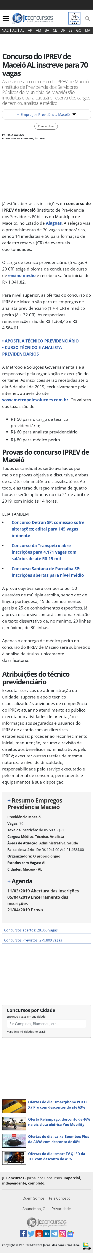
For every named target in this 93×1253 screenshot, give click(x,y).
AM (38, 30)
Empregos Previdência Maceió (43, 114)
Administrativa (52, 843)
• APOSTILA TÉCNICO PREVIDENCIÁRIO (40, 341)
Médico (27, 836)
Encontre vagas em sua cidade (26, 1016)
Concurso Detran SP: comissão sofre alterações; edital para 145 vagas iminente (48, 528)
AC (14, 30)
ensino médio (22, 275)
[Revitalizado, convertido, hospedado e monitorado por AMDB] (87, 1245)
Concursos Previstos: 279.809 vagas (33, 940)
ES (70, 30)
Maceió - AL (32, 869)
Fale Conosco (60, 1198)
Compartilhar (46, 126)
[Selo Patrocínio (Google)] (74, 17)
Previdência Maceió (24, 817)
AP (30, 30)
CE (55, 30)
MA (87, 30)
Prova (25, 910)
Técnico (41, 836)
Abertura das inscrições (43, 891)
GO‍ (78, 30)
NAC (5, 30)
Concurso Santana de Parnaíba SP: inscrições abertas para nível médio (48, 572)
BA (47, 30)
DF (63, 30)
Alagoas (54, 223)
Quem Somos (33, 1198)
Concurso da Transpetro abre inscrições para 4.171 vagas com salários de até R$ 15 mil (44, 552)
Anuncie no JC (33, 1208)
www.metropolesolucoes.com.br (35, 400)
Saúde (72, 843)
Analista (57, 836)
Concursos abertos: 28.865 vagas (31, 930)
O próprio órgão (46, 856)
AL (22, 30)
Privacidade (61, 1208)
